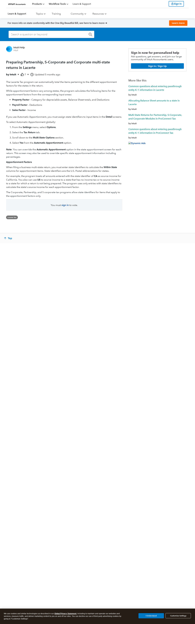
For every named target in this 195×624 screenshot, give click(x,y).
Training (56, 13)
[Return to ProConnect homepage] (17, 4)
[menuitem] (38, 4)
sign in (65, 205)
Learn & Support (17, 13)
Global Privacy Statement (65, 614)
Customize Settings (178, 616)
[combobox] (51, 34)
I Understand (151, 615)
